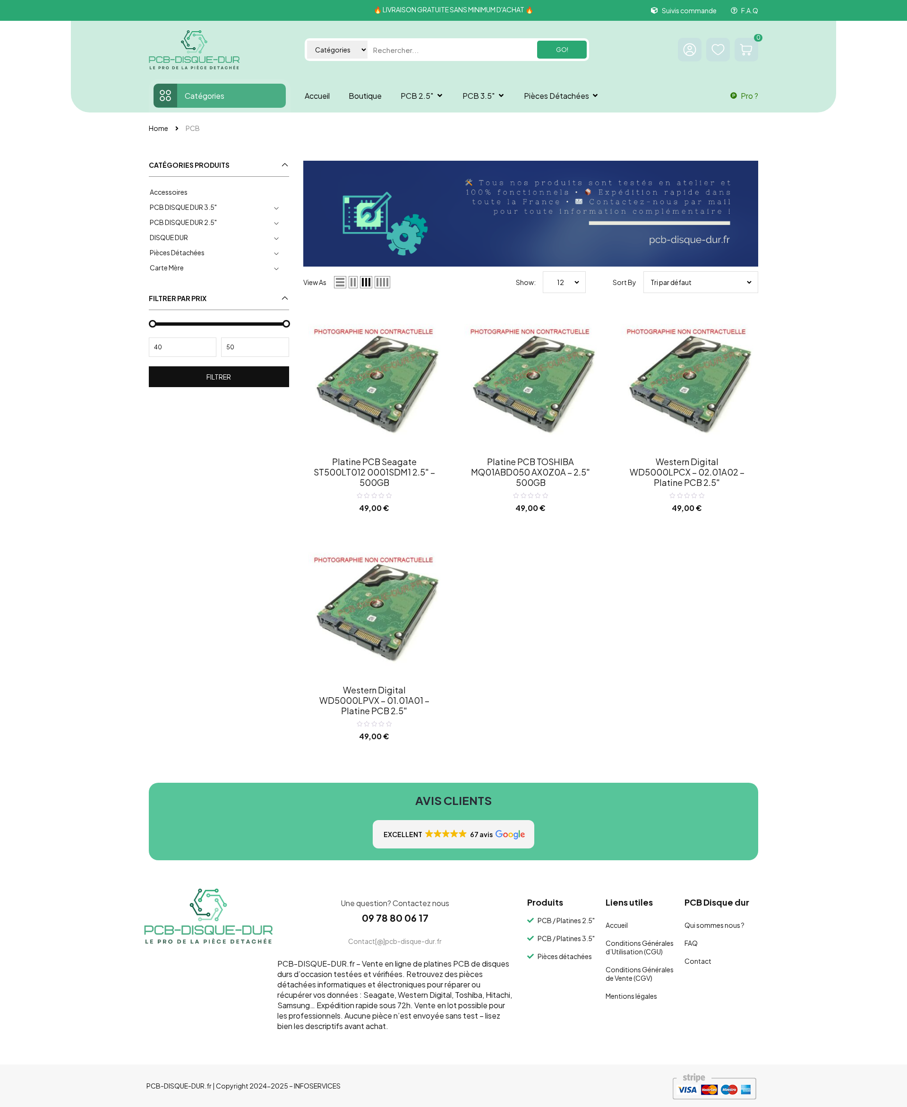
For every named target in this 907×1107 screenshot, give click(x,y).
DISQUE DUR (169, 237)
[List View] (340, 282)
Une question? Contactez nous (395, 903)
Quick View (427, 340)
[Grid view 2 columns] (353, 282)
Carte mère (167, 267)
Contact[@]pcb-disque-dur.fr (395, 941)
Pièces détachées (177, 252)
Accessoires (169, 192)
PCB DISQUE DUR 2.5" (183, 222)
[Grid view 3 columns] (366, 282)
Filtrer (218, 376)
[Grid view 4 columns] (382, 282)
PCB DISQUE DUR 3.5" (183, 207)
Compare (427, 321)
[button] (453, 834)
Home (158, 128)
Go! (562, 49)
